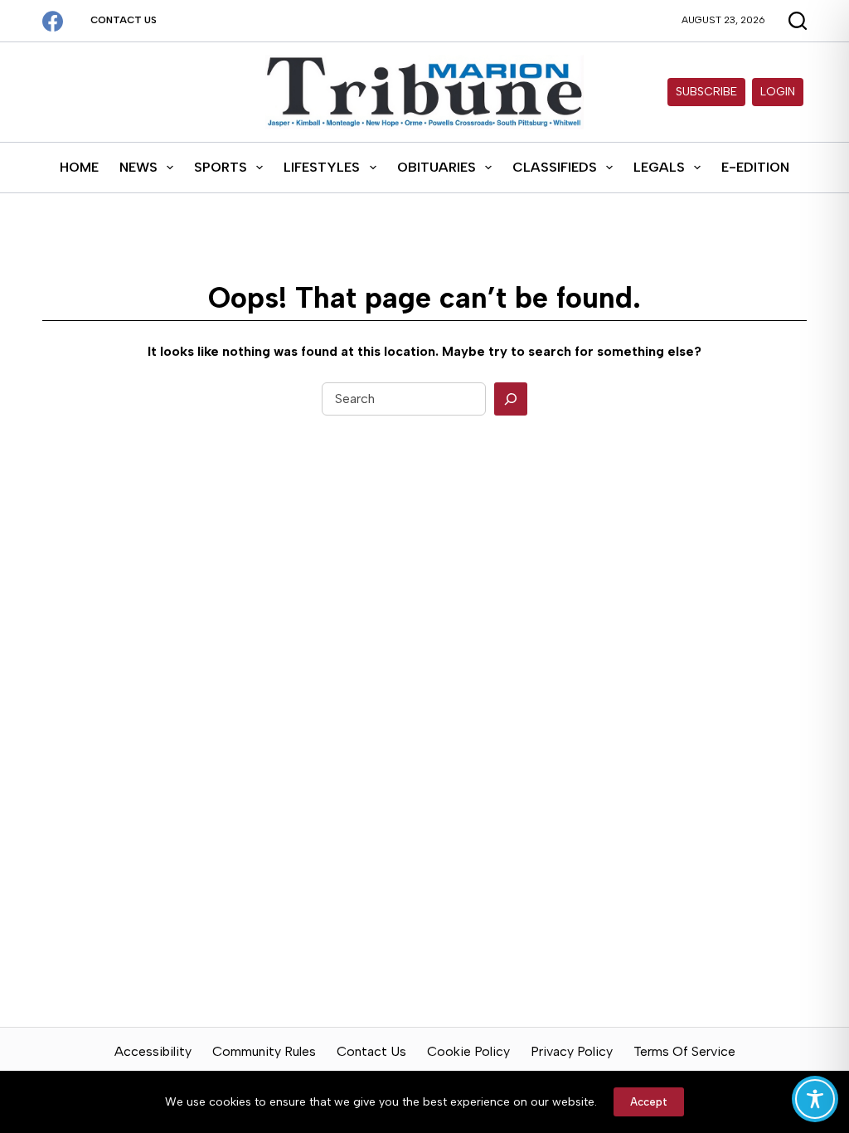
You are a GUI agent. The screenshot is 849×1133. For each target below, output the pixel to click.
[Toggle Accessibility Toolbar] (815, 1099)
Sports (220, 167)
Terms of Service (684, 1051)
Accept (648, 1102)
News (138, 167)
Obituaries (436, 167)
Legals (659, 167)
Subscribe (706, 92)
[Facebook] (52, 21)
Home (79, 167)
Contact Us (123, 20)
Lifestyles (322, 167)
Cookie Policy (468, 1051)
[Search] (510, 399)
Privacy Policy (572, 1051)
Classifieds (554, 167)
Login (777, 92)
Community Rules (264, 1051)
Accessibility (153, 1051)
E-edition (755, 167)
